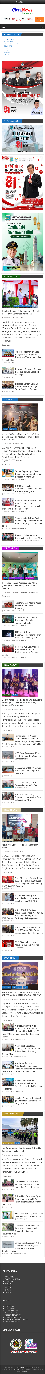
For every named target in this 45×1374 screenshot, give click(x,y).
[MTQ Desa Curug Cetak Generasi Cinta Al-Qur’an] (8, 784)
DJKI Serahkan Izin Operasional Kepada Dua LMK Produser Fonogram (28, 489)
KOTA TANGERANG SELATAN (22, 306)
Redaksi (16, 318)
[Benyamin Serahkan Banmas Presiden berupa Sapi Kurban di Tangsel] (8, 370)
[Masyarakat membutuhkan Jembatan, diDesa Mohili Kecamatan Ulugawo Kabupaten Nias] (8, 1227)
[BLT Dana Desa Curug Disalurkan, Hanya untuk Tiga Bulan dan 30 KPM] (8, 796)
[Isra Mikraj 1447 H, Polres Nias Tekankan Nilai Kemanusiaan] (8, 1215)
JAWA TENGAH (7, 840)
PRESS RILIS (9, 1292)
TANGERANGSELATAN (11, 44)
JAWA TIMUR (7, 987)
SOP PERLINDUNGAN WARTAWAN (16, 1319)
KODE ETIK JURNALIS (12, 1313)
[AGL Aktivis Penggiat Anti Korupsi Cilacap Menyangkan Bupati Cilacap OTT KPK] (8, 897)
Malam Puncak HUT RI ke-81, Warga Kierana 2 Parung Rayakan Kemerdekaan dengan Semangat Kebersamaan (22, 703)
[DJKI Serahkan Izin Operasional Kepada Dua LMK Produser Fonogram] (8, 487)
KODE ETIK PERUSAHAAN (13, 1315)
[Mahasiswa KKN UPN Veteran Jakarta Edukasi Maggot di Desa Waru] (8, 769)
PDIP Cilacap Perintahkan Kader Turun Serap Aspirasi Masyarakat (27, 945)
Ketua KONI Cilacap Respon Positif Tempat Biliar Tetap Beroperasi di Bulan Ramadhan (29, 930)
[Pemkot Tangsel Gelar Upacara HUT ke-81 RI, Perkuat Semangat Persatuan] (20, 294)
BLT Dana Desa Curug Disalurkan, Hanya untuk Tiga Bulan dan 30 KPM (28, 797)
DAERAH (7, 55)
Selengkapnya (7, 345)
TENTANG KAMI (10, 1308)
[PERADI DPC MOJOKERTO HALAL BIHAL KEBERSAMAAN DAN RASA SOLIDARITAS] (20, 975)
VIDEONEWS (29, 578)
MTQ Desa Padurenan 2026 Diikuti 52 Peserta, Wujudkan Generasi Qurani (28, 756)
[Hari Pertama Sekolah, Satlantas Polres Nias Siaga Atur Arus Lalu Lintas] (20, 1131)
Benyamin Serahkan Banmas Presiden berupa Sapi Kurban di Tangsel (28, 372)
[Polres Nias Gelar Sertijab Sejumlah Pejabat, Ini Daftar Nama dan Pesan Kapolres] (8, 1183)
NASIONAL (7, 48)
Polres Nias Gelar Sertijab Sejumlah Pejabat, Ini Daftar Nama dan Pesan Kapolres (27, 1184)
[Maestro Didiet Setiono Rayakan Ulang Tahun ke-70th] (8, 536)
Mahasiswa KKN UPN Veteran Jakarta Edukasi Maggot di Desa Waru (28, 771)
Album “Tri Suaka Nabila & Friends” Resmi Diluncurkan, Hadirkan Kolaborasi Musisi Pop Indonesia (21, 437)
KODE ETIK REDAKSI (11, 1310)
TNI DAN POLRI (26, 1143)
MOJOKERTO (17, 987)
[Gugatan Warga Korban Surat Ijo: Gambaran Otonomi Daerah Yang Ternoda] (8, 1099)
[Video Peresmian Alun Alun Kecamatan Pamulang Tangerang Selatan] (8, 619)
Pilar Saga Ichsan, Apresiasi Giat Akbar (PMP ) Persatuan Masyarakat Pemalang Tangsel (20, 586)
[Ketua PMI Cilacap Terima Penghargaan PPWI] (20, 828)
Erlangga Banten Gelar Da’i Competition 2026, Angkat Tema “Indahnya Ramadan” (27, 387)
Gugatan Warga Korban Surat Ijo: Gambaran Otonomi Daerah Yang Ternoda (28, 1101)
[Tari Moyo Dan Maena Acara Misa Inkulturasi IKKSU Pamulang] (8, 604)
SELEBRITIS (8, 46)
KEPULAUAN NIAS (8, 1143)
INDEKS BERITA (9, 39)
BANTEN (7, 52)
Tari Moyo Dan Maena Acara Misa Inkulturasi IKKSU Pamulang (28, 606)
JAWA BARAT (7, 695)
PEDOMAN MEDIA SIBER (13, 1317)
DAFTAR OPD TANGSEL (12, 1321)
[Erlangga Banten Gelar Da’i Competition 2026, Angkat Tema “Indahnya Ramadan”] (8, 385)
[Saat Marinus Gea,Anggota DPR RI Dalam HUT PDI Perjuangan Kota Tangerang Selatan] (8, 648)
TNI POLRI (7, 50)
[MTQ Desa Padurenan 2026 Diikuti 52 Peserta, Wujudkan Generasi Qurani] (8, 754)
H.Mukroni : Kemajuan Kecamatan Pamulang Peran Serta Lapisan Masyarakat (28, 635)
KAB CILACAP (18, 840)
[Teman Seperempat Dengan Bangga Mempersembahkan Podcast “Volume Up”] (8, 472)
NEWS (5, 429)
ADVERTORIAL (9, 41)
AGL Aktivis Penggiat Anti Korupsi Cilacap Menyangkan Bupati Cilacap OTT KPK (28, 898)
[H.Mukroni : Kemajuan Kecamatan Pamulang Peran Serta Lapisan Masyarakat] (8, 633)
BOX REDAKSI (9, 1306)
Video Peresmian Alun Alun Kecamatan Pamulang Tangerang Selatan (27, 620)
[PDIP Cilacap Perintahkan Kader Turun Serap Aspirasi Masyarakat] (8, 943)
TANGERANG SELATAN (16, 578)
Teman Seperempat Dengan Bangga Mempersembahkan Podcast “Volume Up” (28, 474)
